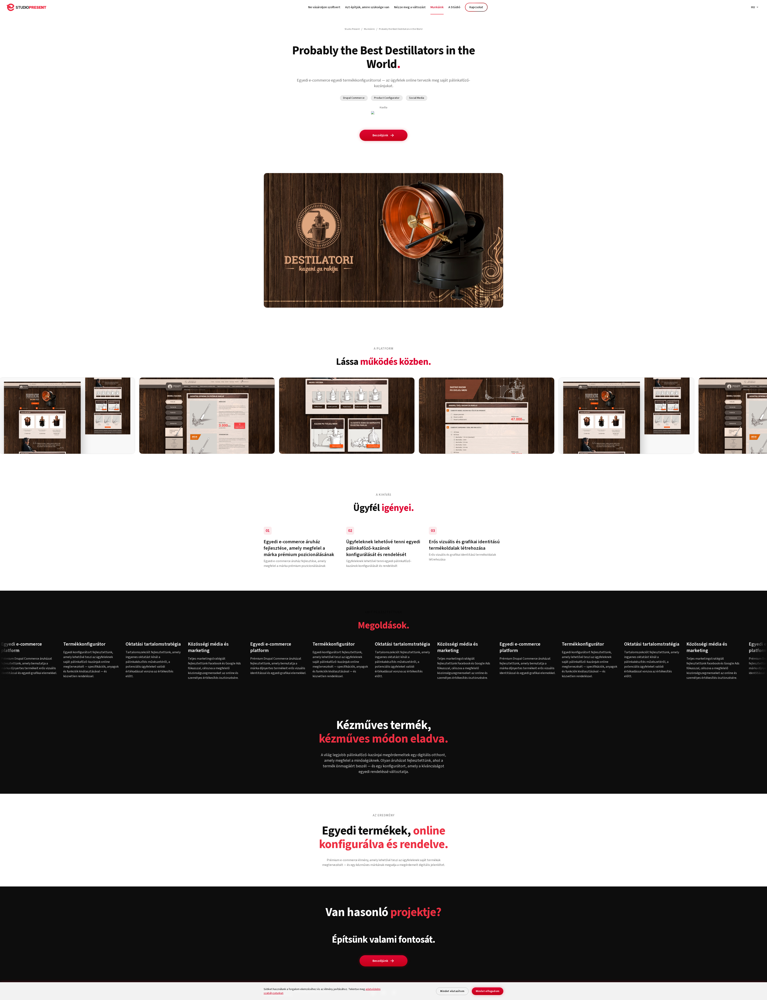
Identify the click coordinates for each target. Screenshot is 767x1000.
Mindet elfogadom (487, 991)
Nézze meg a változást (410, 7)
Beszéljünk (380, 135)
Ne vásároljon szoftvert (324, 7)
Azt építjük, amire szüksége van (367, 7)
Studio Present (352, 29)
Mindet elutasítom (452, 991)
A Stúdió (454, 7)
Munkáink (437, 7)
